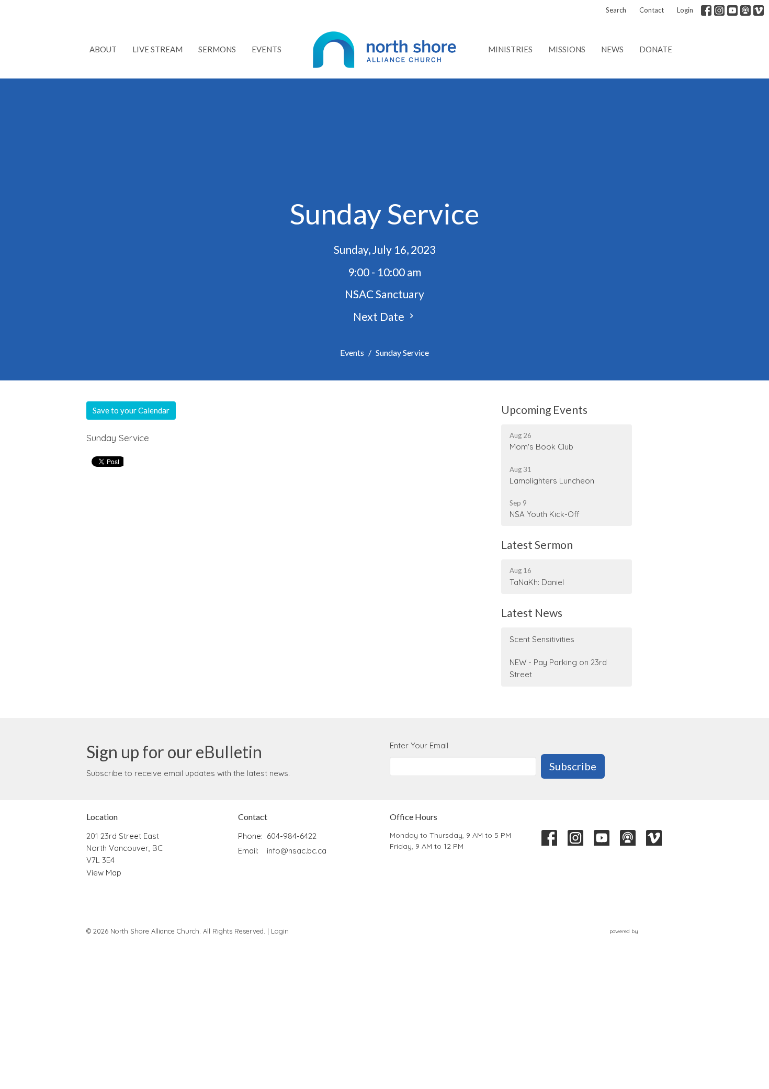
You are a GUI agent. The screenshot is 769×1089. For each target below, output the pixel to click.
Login (685, 10)
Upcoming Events (544, 409)
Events (266, 49)
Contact (651, 10)
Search (616, 10)
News (612, 49)
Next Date (379, 316)
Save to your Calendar (131, 410)
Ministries (510, 49)
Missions (566, 49)
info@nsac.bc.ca (296, 851)
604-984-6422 (291, 836)
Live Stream (157, 49)
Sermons (217, 49)
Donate (655, 49)
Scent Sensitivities (542, 639)
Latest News (531, 612)
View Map (103, 873)
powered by (640, 940)
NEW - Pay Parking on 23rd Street (558, 668)
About (103, 49)
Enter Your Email (419, 745)
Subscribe (572, 766)
